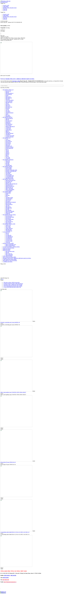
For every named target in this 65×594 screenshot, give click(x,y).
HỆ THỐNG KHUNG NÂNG (9, 214)
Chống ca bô (8, 225)
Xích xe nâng (8, 222)
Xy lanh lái (8, 158)
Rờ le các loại (8, 203)
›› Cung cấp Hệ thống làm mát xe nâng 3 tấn (12, 287)
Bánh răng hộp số (9, 118)
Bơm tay (7, 233)
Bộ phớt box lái (9, 145)
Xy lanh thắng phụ (9, 176)
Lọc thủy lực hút (9, 241)
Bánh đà (7, 92)
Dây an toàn (8, 226)
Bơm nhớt (8, 99)
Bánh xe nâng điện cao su (11, 244)
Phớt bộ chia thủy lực (10, 186)
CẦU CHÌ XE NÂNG (7, 256)
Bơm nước (8, 160)
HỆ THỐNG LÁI (6, 137)
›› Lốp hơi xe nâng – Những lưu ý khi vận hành (12, 284)
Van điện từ (8, 134)
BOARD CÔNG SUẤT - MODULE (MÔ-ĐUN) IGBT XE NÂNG (20, 78)
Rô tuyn (7, 156)
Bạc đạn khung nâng (10, 217)
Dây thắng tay (8, 172)
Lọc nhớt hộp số (9, 237)
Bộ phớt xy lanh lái (9, 147)
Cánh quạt (8, 162)
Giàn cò (7, 103)
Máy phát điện (8, 210)
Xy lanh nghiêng (9, 190)
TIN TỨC (5, 8)
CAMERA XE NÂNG (7, 261)
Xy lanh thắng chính (10, 175)
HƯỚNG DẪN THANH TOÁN (10, 7)
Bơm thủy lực (8, 182)
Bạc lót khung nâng (9, 219)
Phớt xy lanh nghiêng (10, 189)
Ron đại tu (8, 108)
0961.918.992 (13, 575)
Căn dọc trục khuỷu (10, 100)
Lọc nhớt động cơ (9, 236)
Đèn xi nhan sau (9, 253)
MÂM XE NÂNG (7, 249)
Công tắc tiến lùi (9, 198)
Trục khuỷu (8, 111)
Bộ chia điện (8, 192)
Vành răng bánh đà (9, 112)
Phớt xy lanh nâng (9, 188)
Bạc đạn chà (8, 142)
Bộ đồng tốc (8, 123)
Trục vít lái (8, 157)
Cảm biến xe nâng (9, 197)
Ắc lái (7, 139)
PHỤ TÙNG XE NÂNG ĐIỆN (9, 257)
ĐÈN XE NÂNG (6, 250)
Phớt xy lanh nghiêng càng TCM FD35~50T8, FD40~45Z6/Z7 (13, 392)
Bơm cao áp (8, 96)
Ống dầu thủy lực (9, 184)
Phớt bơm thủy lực (9, 187)
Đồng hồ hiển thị (9, 204)
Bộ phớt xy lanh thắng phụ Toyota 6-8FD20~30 (10, 322)
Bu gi (7, 196)
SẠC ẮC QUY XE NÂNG (8, 247)
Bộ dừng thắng (9, 167)
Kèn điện (7, 209)
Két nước (7, 163)
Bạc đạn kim (8, 143)
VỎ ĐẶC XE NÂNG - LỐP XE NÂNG (11, 246)
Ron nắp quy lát (9, 107)
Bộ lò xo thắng (9, 168)
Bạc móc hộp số (9, 120)
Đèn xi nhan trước (9, 254)
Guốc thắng (8, 173)
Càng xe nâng (8, 220)
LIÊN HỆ (5, 10)
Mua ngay (3, 35)
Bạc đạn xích (8, 218)
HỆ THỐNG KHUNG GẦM (9, 223)
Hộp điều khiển (9, 207)
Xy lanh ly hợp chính (10, 135)
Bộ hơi (7, 95)
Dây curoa (8, 115)
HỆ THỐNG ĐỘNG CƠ (8, 89)
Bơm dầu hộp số (9, 124)
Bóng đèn (8, 195)
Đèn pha (7, 252)
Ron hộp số (8, 121)
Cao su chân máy (9, 101)
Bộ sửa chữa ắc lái (9, 148)
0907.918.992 (7, 575)
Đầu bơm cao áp (9, 102)
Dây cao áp (8, 201)
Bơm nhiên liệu (9, 97)
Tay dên (7, 109)
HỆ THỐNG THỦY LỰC (8, 179)
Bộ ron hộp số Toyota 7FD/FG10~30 (8, 462)
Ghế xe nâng (8, 227)
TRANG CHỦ (6, 5)
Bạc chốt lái (8, 140)
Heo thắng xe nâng (9, 178)
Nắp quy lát (8, 105)
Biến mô (7, 119)
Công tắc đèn (8, 199)
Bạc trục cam (8, 90)
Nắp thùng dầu (9, 229)
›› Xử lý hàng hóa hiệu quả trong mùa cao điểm (12, 285)
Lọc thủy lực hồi (9, 239)
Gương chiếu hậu (9, 228)
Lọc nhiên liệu (8, 235)
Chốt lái (7, 151)
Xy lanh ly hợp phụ (9, 136)
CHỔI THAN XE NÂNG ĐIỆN (9, 259)
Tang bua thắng (9, 174)
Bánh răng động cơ (9, 93)
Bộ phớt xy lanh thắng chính (11, 170)
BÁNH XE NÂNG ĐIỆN (8, 243)
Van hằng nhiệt (9, 165)
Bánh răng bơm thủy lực (10, 180)
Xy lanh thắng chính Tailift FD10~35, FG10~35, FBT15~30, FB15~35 (15, 532)
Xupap (7, 113)
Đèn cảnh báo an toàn (10, 251)
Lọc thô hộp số (9, 238)
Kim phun (8, 104)
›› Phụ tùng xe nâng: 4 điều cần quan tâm (11, 282)
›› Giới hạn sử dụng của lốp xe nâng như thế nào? (13, 283)
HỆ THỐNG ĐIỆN (7, 191)
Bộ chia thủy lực (9, 181)
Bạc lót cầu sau (9, 141)
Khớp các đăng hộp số (10, 126)
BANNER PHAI (4, 2)
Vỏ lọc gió (8, 242)
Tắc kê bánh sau (9, 230)
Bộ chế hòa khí (9, 94)
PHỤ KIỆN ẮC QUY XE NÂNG (10, 260)
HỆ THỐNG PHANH (7, 166)
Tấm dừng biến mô (9, 133)
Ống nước (8, 164)
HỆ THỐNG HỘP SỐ (7, 117)
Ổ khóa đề (8, 213)
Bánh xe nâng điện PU (10, 245)
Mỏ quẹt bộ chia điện (10, 211)
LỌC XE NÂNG (6, 231)
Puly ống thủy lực (9, 221)
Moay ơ (7, 155)
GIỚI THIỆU (6, 6)
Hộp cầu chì (8, 206)
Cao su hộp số (8, 125)
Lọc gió (7, 234)
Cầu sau (7, 150)
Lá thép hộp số (9, 129)
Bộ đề (7, 194)
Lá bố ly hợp (8, 128)
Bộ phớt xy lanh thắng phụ (11, 171)
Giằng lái (7, 152)
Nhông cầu (8, 132)
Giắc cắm (7, 205)
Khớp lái (7, 154)
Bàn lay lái (8, 144)
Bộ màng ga (8, 116)
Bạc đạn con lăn (9, 215)
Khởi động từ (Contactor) (11, 202)
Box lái (7, 149)
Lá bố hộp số (8, 127)
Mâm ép (7, 131)
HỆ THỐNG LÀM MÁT (8, 159)
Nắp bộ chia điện (9, 212)
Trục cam (7, 110)
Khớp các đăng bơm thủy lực (11, 183)
